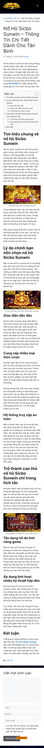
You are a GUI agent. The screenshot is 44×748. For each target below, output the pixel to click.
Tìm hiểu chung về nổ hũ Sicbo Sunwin (22, 97)
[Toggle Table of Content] (35, 94)
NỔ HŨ (16, 18)
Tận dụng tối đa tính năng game (22, 119)
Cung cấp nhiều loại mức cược (21, 108)
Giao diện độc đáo (16, 106)
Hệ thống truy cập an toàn (20, 111)
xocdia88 (7, 18)
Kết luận (10, 127)
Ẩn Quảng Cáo (22, 738)
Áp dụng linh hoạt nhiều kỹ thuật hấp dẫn (24, 123)
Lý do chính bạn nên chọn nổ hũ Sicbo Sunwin (22, 101)
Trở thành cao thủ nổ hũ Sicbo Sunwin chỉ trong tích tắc (22, 115)
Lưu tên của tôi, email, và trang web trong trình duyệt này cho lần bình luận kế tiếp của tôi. (22, 729)
